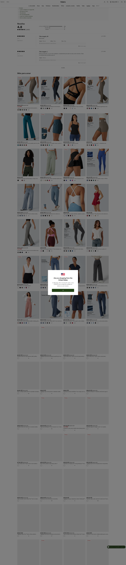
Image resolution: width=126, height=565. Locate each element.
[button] (63, 274)
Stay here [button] (56, 282)
